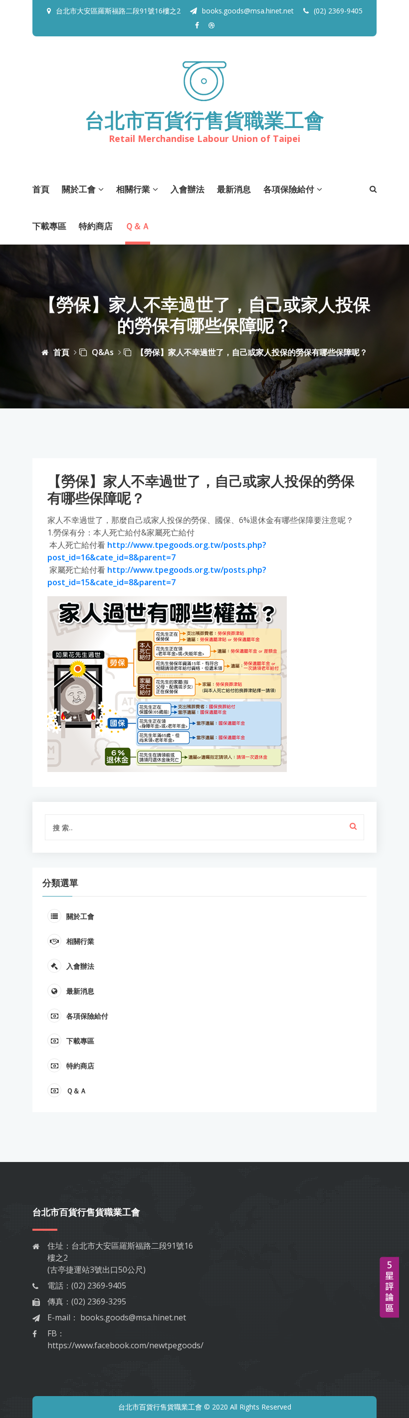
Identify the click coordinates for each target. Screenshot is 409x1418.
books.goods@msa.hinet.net (248, 10)
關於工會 (79, 189)
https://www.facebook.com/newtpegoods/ (125, 1345)
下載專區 (49, 226)
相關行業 (133, 189)
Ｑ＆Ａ (137, 226)
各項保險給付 (288, 189)
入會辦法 (187, 189)
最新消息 (234, 189)
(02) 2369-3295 (98, 1301)
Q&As (103, 352)
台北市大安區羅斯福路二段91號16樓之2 (118, 10)
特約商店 (96, 226)
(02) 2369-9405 (338, 10)
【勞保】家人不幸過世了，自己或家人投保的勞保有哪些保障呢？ (252, 352)
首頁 (40, 189)
